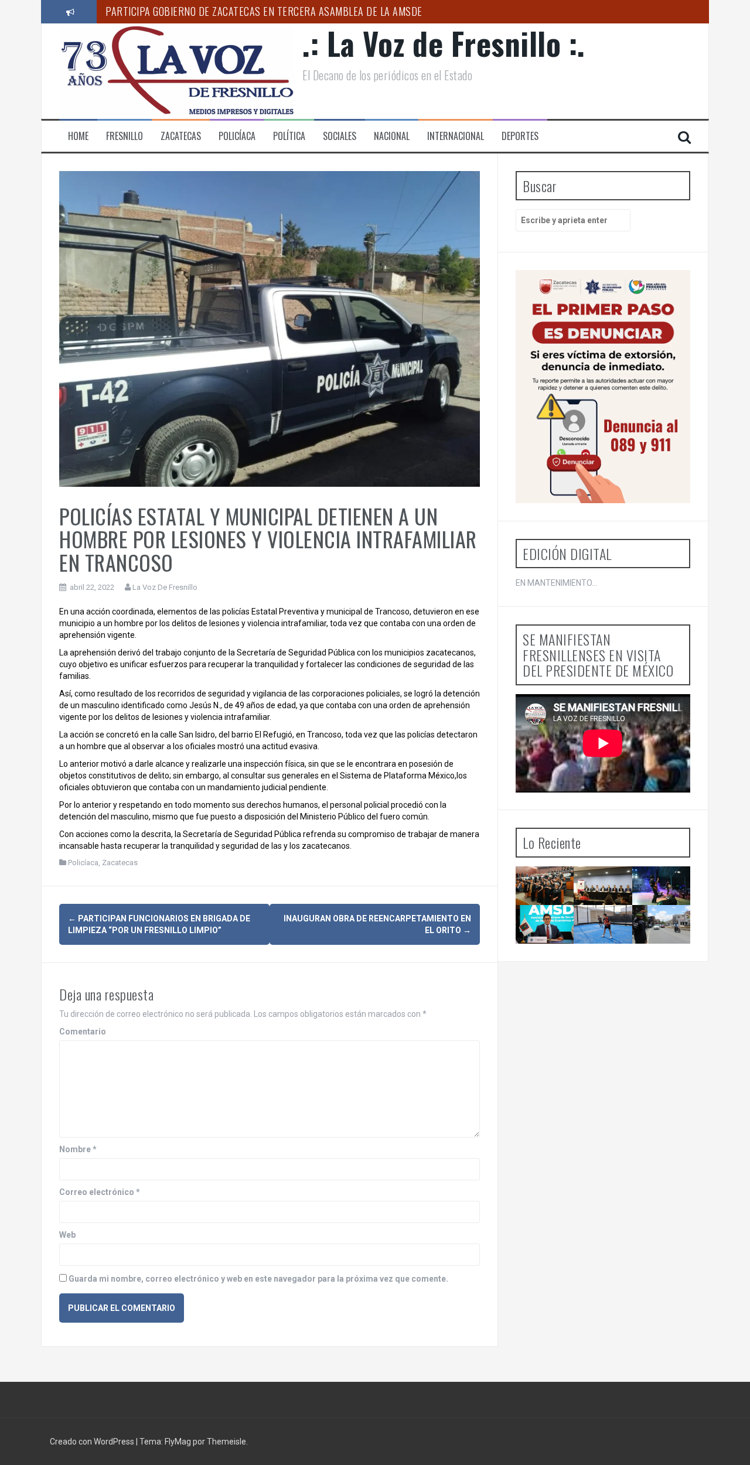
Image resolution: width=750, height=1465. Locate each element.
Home (78, 136)
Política (289, 136)
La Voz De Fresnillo (164, 587)
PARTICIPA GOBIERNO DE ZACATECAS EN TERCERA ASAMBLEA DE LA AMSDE (263, 11)
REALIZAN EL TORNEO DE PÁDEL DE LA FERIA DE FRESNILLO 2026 (607, 959)
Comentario (82, 1031)
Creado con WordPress (93, 1441)
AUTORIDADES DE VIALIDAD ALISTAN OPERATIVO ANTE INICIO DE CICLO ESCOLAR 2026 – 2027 (673, 959)
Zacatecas (181, 136)
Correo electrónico (99, 1192)
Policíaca (237, 136)
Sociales (339, 136)
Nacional (392, 136)
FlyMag (178, 1441)
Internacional (455, 136)
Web (67, 1234)
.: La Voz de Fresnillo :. (443, 43)
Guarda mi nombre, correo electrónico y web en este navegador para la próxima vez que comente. (258, 1278)
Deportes (520, 136)
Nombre (78, 1149)
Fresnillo (124, 136)
